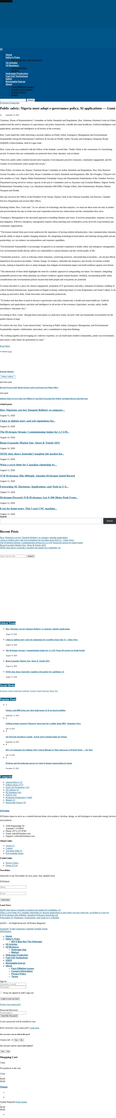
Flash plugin (21, 1102)
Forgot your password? (10, 1004)
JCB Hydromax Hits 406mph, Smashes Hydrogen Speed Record (37, 475)
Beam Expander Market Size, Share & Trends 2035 (30, 442)
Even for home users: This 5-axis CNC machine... (28, 508)
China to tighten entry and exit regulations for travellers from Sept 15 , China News (37, 540)
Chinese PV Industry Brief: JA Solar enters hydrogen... (24, 6)
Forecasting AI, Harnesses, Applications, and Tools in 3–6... (34, 486)
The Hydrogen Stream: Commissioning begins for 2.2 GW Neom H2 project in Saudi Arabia (41, 542)
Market (15, 71)
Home (9, 54)
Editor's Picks (14, 785)
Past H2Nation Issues (22, 87)
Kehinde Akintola (7, 371)
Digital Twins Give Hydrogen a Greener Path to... (22, 21)
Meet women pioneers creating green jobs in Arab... (23, 19)
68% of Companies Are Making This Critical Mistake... (24, 26)
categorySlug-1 (14, 782)
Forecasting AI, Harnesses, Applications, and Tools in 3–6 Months (29, 917)
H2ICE (9, 79)
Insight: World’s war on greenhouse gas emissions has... (25, 11)
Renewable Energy (15, 81)
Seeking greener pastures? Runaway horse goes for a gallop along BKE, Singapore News (43, 723)
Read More (5, 346)
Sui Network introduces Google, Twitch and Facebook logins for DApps (36, 737)
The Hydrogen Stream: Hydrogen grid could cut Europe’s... (26, 24)
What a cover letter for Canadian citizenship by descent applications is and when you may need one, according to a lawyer (54, 912)
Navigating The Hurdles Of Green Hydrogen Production (25, 14)
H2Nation (4, 811)
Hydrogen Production (17, 73)
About (9, 84)
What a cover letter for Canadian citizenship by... (28, 464)
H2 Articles (11, 62)
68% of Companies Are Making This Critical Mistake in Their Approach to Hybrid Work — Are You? (49, 750)
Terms (14, 95)
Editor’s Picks (13, 57)
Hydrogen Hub (18, 68)
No (22, 1040)
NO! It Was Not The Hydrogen (26, 60)
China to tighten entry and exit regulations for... (27, 420)
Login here (34, 1028)
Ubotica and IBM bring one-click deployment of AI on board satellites (35, 710)
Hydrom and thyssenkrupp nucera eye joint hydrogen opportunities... (30, 4)
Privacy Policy (18, 92)
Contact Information (22, 89)
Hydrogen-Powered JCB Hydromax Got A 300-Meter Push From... (39, 497)
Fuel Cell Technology (17, 76)
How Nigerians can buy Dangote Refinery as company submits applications (34, 537)
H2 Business (12, 65)
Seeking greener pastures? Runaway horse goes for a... (24, 16)
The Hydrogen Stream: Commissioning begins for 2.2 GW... (34, 431)
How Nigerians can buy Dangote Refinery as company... (32, 410)
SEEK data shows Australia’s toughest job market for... (32, 453)
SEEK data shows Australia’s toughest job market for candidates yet (30, 547)
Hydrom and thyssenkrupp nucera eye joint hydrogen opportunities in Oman (39, 763)
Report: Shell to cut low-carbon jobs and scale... (21, 9)
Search (31, 100)
